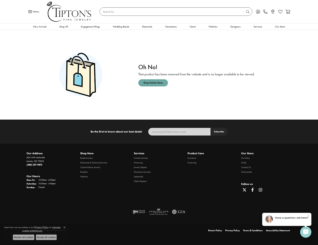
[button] (258, 11)
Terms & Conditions (253, 230)
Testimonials (246, 172)
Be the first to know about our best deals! (116, 131)
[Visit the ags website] (158, 212)
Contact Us (246, 167)
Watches (213, 26)
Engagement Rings (90, 26)
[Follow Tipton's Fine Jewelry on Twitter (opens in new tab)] (244, 190)
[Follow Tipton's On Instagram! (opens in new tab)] (260, 190)
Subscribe (219, 131)
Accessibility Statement (278, 230)
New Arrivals (40, 26)
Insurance (191, 158)
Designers (235, 26)
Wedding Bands (121, 26)
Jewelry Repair (140, 167)
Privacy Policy (232, 230)
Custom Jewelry (141, 158)
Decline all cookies (23, 237)
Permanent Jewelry (142, 172)
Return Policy (215, 230)
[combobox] (172, 12)
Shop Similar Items (153, 82)
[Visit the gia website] (178, 212)
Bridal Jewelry (86, 158)
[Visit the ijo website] (139, 212)
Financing (138, 162)
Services (258, 26)
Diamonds (147, 26)
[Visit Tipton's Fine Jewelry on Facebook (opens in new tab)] (252, 190)
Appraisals (138, 176)
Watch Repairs (140, 181)
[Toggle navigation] (34, 11)
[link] (265, 11)
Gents (193, 26)
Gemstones (171, 26)
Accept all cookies (46, 237)
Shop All (63, 26)
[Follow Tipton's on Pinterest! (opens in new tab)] (268, 190)
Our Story (245, 158)
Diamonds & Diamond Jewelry (93, 162)
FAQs (243, 162)
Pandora (84, 172)
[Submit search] (248, 12)
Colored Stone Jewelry (90, 167)
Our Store (280, 26)
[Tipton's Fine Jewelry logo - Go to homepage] (69, 12)
